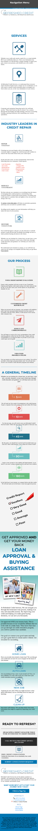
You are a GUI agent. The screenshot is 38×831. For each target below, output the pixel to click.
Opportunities (19, 808)
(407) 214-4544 (20, 798)
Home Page (19, 807)
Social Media (19, 810)
